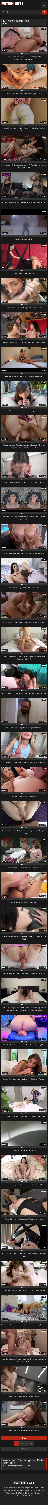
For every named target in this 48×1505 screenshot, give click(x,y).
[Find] (44, 12)
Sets (13, 3)
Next (24, 1449)
